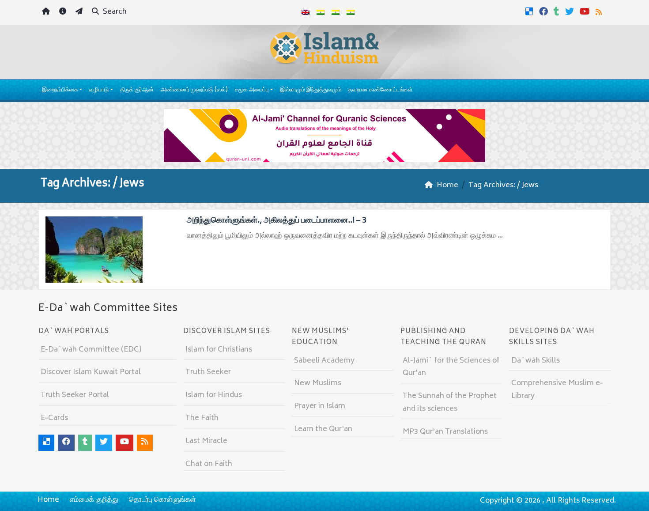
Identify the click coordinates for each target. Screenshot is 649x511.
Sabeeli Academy (324, 361)
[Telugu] (335, 12)
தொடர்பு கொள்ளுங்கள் (162, 500)
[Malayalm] (320, 12)
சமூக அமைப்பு (252, 90)
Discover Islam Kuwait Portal (91, 372)
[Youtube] (586, 11)
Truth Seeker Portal (75, 395)
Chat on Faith (208, 464)
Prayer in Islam (319, 406)
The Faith (202, 418)
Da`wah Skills (535, 361)
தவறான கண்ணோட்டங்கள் (380, 90)
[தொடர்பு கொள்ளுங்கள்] (80, 12)
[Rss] (600, 11)
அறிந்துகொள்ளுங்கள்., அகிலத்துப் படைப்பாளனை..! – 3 (276, 221)
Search (114, 12)
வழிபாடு (99, 90)
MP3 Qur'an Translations (445, 432)
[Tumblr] (558, 11)
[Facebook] (544, 11)
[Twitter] (570, 11)
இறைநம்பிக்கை (60, 90)
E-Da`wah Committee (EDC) (91, 350)
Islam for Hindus (213, 395)
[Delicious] (530, 11)
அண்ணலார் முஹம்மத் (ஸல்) (194, 90)
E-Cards (54, 418)
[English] (305, 12)
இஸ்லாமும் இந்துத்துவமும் (310, 90)
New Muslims (317, 383)
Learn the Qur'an (323, 429)
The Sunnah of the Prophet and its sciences (450, 402)
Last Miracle (206, 441)
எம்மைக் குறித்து (94, 500)
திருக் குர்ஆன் (137, 90)
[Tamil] (350, 12)
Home (48, 500)
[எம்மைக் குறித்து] (64, 12)
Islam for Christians (218, 350)
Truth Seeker (208, 372)
